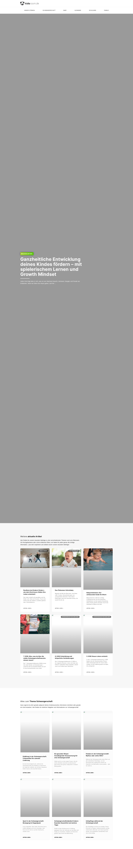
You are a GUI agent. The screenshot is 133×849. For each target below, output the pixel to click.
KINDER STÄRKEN (29, 10)
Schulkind (92, 10)
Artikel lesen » (27, 608)
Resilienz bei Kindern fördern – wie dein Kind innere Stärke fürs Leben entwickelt (34, 592)
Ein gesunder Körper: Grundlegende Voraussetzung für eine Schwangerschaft (65, 755)
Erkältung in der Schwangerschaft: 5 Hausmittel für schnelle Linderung (35, 758)
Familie (106, 10)
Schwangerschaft (49, 10)
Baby (65, 10)
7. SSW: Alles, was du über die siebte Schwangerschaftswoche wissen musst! (34, 658)
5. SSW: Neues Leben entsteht (97, 656)
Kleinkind (78, 10)
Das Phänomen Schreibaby (64, 590)
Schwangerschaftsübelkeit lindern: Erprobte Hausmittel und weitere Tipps (66, 823)
